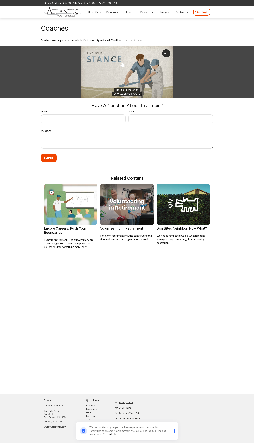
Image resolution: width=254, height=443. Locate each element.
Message (46, 130)
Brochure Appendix (131, 418)
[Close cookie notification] (173, 430)
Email (131, 111)
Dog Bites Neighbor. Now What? (182, 228)
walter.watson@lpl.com (55, 426)
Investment (91, 409)
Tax (88, 419)
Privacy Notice (126, 402)
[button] (93, 12)
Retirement (91, 405)
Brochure (126, 407)
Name (44, 111)
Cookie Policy (110, 434)
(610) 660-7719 (109, 3)
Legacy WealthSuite (131, 413)
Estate (89, 412)
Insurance (90, 416)
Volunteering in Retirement (121, 228)
